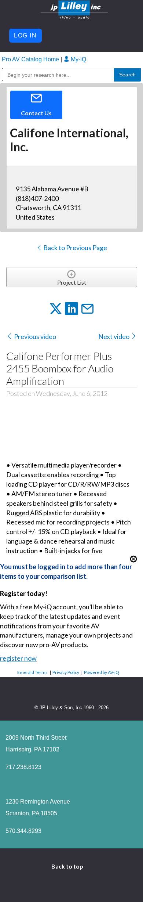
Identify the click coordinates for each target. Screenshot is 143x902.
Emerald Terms (32, 672)
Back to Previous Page (74, 247)
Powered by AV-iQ (101, 672)
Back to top (67, 866)
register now (18, 658)
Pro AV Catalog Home (31, 59)
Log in (25, 35)
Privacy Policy (65, 672)
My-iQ (77, 59)
